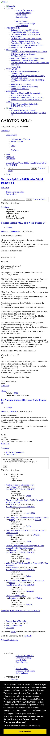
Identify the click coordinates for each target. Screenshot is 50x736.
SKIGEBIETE (11, 91)
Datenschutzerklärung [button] (30, 725)
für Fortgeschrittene (25, 32)
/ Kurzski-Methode (24, 30)
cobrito (28, 541)
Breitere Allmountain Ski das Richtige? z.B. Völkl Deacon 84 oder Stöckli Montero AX (25, 547)
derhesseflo (13, 567)
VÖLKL (38, 520)
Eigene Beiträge (22, 662)
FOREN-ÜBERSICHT (25, 10)
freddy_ (12, 520)
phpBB (13, 632)
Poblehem (5, 207)
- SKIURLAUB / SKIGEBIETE (26, 100)
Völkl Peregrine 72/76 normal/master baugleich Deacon (27, 517)
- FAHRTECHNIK (21, 47)
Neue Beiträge (21, 660)
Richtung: (22, 462)
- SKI (16, 67)
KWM (11, 504)
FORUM (9, 8)
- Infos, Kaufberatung (24, 87)
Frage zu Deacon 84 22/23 (16, 596)
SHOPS (9, 102)
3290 (16, 393)
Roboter (29, 576)
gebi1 (11, 535)
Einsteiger (14, 679)
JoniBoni (12, 487)
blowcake (13, 550)
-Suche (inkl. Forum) (23, 110)
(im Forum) (20, 106)
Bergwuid (30, 591)
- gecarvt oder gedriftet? (27, 45)
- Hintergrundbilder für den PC (27, 97)
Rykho (28, 496)
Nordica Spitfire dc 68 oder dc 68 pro (20, 485)
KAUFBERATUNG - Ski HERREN (20, 489)
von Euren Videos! (26, 39)
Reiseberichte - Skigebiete (21, 95)
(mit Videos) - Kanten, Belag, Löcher (28, 77)
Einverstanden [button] (25, 732)
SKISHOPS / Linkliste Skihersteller (24, 104)
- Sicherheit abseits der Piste (25, 43)
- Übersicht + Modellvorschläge (27, 58)
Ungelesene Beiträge (23, 658)
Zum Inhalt (5, 131)
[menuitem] (20, 139)
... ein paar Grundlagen (22, 41)
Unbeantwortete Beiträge (25, 671)
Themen (22, 21)
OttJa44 (12, 583)
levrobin (12, 598)
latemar (4, 391)
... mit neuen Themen (23, 54)
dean (28, 559)
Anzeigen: (7, 459)
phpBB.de (28, 636)
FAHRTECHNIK (13, 28)
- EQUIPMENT (20, 89)
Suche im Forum (22, 26)
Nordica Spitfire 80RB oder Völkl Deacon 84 (23, 223)
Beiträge (23, 13)
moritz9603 (30, 513)
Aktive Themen (22, 669)
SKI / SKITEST (12, 50)
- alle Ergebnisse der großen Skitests (29, 52)
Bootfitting (21, 84)
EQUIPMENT (11, 69)
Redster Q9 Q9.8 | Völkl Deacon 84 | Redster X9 (25, 580)
